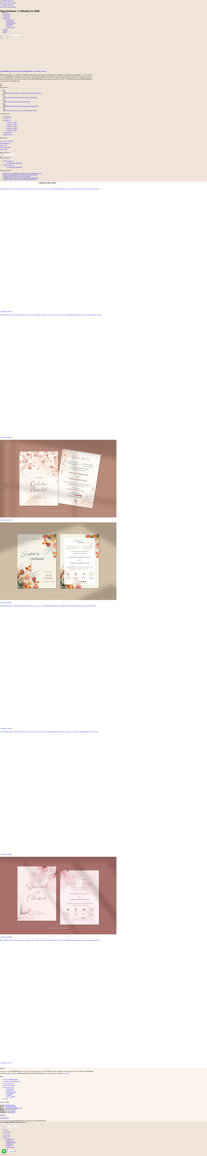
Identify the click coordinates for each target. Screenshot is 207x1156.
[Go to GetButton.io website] (3, 1154)
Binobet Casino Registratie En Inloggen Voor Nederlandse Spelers (22, 93)
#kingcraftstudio (4, 1118)
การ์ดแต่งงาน (7, 14)
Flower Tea (9, 21)
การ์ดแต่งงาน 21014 (6, 311)
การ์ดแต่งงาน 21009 (6, 854)
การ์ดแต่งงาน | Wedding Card (11, 1081)
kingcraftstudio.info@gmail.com (13, 1108)
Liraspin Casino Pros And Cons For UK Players (16, 102)
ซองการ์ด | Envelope (9, 1085)
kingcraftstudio (11, 1111)
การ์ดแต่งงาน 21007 (6, 1063)
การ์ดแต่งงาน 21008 (6, 937)
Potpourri (9, 26)
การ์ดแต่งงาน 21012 (6, 520)
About (5, 32)
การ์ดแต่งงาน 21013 (6, 437)
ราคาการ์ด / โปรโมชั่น (6, 141)
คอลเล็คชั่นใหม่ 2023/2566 (14, 163)
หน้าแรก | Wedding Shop (10, 1079)
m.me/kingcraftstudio (10, 1106)
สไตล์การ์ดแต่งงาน (8, 161)
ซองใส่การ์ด (6, 17)
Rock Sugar (9, 24)
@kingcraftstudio (10, 1105)
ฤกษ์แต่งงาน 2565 (11, 126)
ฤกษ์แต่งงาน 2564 (11, 124)
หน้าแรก (5, 1130)
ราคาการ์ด (6, 15)
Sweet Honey (10, 20)
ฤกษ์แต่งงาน (6, 120)
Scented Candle (11, 23)
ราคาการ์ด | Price (8, 1083)
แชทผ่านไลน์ (3, 149)
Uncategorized (7, 116)
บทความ (5, 29)
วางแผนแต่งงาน (7, 132)
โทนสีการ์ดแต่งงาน (8, 165)
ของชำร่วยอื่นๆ (10, 27)
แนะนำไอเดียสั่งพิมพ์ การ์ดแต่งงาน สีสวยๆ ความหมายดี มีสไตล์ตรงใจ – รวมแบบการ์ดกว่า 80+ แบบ (23, 71)
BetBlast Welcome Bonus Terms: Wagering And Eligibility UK (20, 106)
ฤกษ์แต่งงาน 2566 (11, 128)
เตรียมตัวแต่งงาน (8, 134)
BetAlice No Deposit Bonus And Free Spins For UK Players (20, 97)
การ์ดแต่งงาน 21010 (6, 728)
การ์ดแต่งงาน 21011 (6, 602)
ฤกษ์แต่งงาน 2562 (11, 122)
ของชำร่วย (6, 18)
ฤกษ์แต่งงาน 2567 (11, 130)
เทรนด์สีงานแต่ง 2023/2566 (14, 167)
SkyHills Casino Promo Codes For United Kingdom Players (20, 110)
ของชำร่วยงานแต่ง (5, 147)
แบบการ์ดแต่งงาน (5, 143)
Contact (5, 31)
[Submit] (0, 156)
